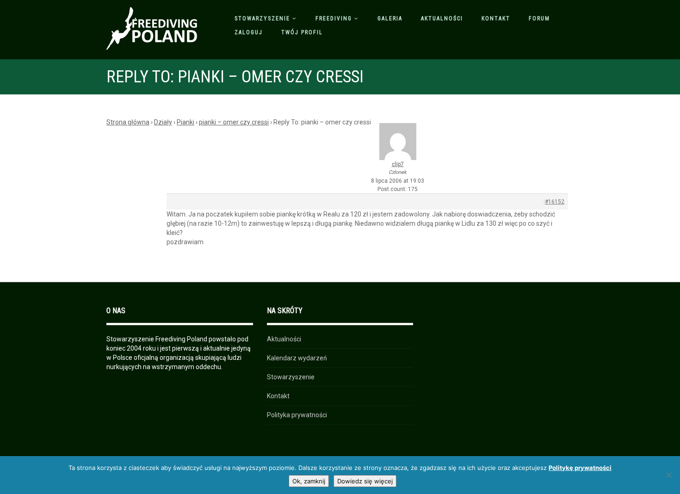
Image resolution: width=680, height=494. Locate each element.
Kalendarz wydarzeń (297, 358)
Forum (539, 18)
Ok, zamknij (308, 481)
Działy (163, 122)
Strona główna (127, 122)
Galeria (389, 18)
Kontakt (496, 18)
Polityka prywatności (297, 415)
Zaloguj (249, 32)
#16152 (554, 201)
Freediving (333, 18)
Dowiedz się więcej (365, 481)
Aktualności (442, 18)
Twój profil (302, 32)
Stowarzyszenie (262, 18)
